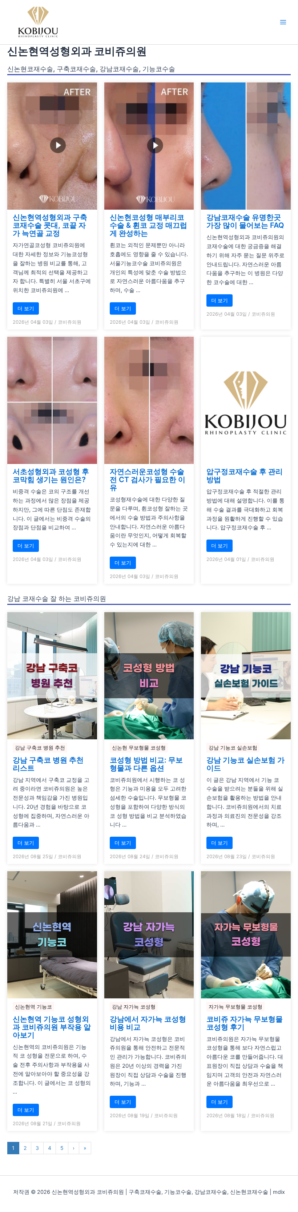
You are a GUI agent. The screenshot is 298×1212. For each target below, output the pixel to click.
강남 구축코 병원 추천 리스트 (48, 764)
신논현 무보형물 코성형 (139, 747)
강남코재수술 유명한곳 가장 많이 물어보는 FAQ (245, 221)
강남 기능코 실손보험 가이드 (245, 764)
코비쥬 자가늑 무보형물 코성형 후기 (244, 1023)
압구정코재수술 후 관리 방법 (244, 476)
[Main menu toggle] (283, 22)
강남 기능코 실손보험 (233, 747)
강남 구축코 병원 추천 (40, 747)
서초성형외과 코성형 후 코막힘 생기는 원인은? (51, 476)
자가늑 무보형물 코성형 (235, 1006)
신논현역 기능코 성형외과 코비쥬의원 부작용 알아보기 (52, 1027)
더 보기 (25, 308)
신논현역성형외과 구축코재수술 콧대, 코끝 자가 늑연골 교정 (50, 225)
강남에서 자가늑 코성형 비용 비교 (148, 1023)
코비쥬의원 (69, 322)
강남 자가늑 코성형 (134, 1006)
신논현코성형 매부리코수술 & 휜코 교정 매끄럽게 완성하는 (148, 225)
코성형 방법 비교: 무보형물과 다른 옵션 (146, 764)
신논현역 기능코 (33, 1006)
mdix (279, 1192)
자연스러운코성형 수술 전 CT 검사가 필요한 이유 (147, 480)
